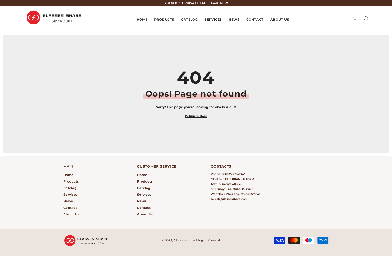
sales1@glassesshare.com (229, 199)
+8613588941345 (233, 174)
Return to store (196, 116)
